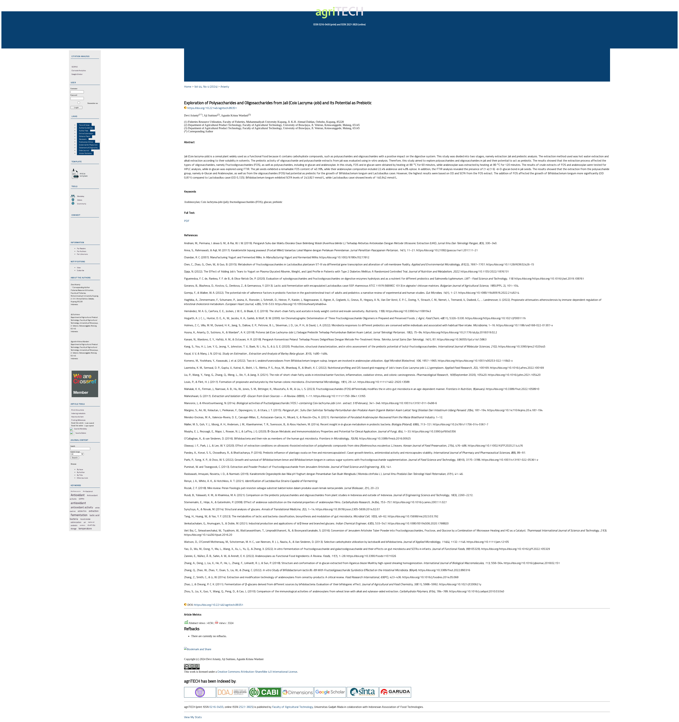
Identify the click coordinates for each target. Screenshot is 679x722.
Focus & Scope (84, 124)
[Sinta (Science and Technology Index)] (363, 696)
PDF (186, 221)
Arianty (224, 86)
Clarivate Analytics (79, 70)
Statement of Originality (88, 147)
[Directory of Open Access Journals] (232, 696)
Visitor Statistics (85, 153)
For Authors (81, 251)
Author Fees (83, 130)
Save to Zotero (80, 433)
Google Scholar (77, 74)
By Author (81, 472)
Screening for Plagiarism (88, 144)
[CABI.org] (265, 696)
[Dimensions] (298, 696)
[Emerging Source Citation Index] (200, 696)
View (79, 267)
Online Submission (86, 133)
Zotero (79, 200)
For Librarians (82, 254)
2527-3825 (246, 707)
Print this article (77, 410)
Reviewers (82, 139)
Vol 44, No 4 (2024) (205, 86)
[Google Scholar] (330, 696)
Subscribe (80, 270)
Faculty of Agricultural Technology (292, 707)
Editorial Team (84, 136)
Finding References (78, 420)
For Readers (81, 248)
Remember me (93, 103)
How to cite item (77, 416)
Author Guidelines (86, 127)
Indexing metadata (78, 413)
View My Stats (193, 717)
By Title (80, 475)
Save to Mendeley (80, 428)
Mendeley (80, 196)
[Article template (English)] (79, 178)
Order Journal (84, 150)
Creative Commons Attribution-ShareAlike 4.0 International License (257, 671)
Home (187, 86)
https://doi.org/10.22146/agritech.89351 (212, 108)
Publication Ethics (86, 141)
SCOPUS (75, 66)
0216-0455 (216, 707)
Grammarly (81, 203)
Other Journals (82, 477)
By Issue (80, 469)
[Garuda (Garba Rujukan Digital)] (395, 696)
